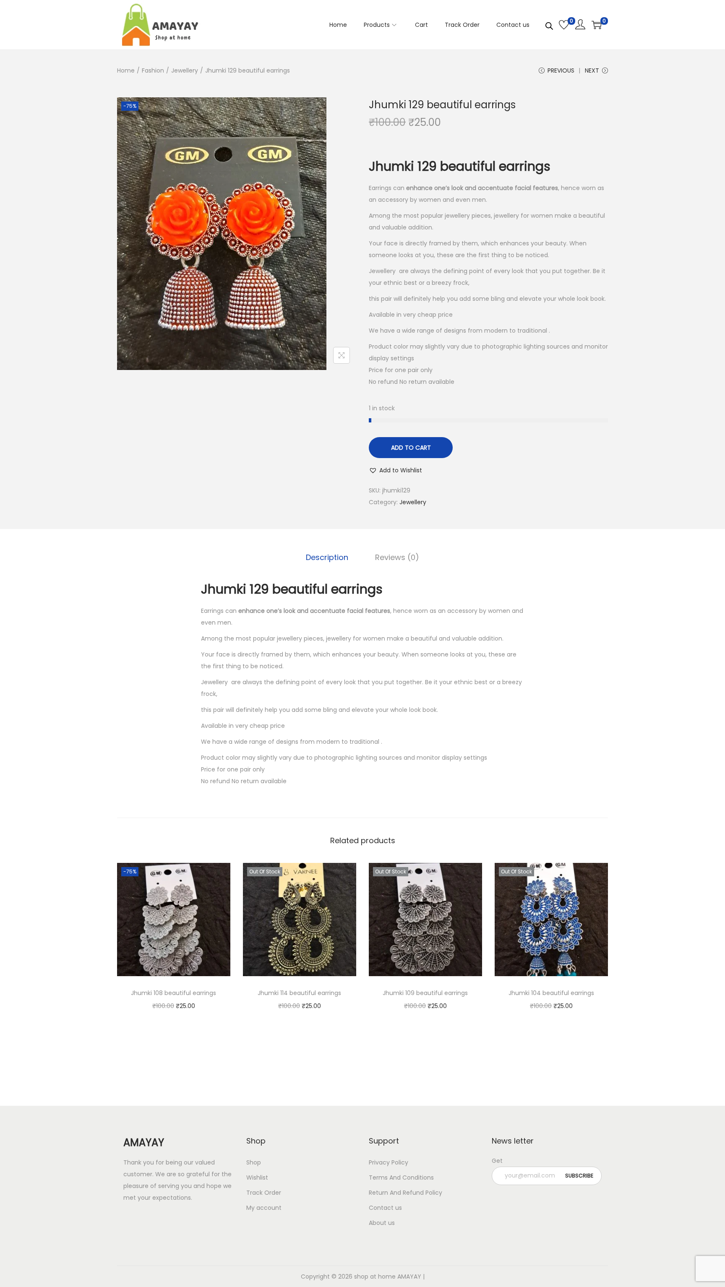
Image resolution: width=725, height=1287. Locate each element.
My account (264, 1208)
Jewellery (184, 70)
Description (327, 557)
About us (382, 1223)
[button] (395, 470)
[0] (564, 25)
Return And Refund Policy (405, 1192)
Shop (253, 1162)
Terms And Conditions (401, 1177)
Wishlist (257, 1177)
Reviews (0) (397, 557)
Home (126, 70)
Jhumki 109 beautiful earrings (425, 993)
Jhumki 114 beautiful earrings (299, 993)
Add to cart (411, 447)
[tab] (327, 557)
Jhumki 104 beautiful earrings (551, 993)
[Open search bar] (549, 24)
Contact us (385, 1208)
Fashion (153, 70)
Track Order (263, 1192)
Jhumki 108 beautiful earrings (173, 993)
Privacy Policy (388, 1162)
